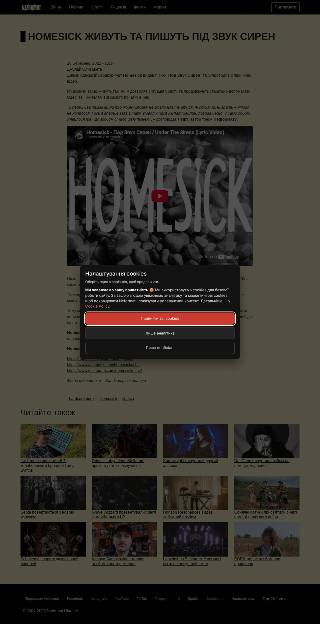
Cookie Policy (97, 306)
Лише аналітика (160, 333)
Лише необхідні (160, 347)
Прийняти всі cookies (160, 318)
